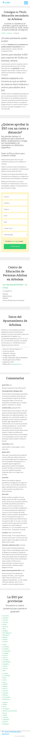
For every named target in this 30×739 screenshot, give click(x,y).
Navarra (5, 691)
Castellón (6, 649)
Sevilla (5, 704)
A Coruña (6, 616)
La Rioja (5, 673)
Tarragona (6, 709)
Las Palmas (6, 676)
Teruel (5, 713)
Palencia (5, 695)
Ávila (4, 629)
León (4, 678)
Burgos (5, 639)
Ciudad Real (6, 651)
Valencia (5, 717)
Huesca (5, 668)
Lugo (4, 682)
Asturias (5, 626)
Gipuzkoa (6, 664)
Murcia (5, 688)
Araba (5, 624)
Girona (5, 657)
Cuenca (5, 655)
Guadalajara (7, 662)
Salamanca (6, 699)
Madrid (5, 684)
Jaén (4, 670)
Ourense (5, 693)
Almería (5, 622)
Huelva (5, 666)
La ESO (7, 2)
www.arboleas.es (16, 364)
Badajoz (5, 631)
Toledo (5, 715)
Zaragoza (6, 724)
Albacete (5, 618)
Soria (4, 707)
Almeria (9, 33)
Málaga (5, 686)
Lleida (5, 680)
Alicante (5, 620)
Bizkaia (5, 637)
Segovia (5, 702)
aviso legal (15, 241)
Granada (5, 660)
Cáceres (5, 641)
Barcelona (6, 635)
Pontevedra (6, 697)
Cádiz (4, 644)
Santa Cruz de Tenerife (10, 711)
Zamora (5, 722)
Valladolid (6, 719)
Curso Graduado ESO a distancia (11, 733)
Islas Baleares (7, 633)
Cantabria (6, 647)
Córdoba (5, 653)
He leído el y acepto (14, 241)
